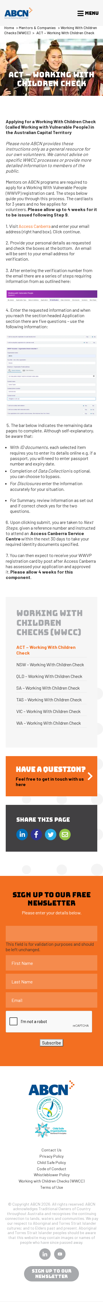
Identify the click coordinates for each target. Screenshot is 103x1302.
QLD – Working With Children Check (49, 676)
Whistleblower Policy (52, 1174)
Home (9, 27)
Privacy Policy (51, 1156)
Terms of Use (51, 1187)
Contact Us (51, 1149)
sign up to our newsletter (52, 1273)
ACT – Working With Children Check (46, 649)
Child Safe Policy (51, 1162)
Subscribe (51, 1042)
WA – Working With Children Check (48, 723)
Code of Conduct (51, 1168)
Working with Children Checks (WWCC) (51, 1181)
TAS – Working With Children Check (49, 699)
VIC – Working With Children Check (48, 711)
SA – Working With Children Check (48, 688)
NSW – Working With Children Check (50, 664)
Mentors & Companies (37, 27)
